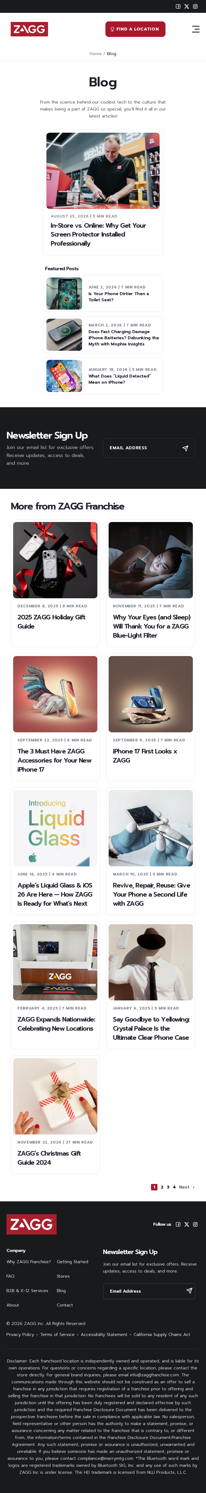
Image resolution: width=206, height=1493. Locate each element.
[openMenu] (196, 29)
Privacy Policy (20, 1334)
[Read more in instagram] (195, 1224)
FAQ (10, 1276)
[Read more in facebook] (178, 1224)
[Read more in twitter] (186, 1224)
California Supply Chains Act (162, 1334)
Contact (65, 1305)
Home (96, 54)
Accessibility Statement (104, 1334)
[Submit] (185, 448)
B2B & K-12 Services (27, 1291)
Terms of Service (57, 1334)
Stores (63, 1276)
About (12, 1305)
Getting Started (72, 1262)
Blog (61, 1291)
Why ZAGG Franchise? (28, 1262)
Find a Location (137, 29)
